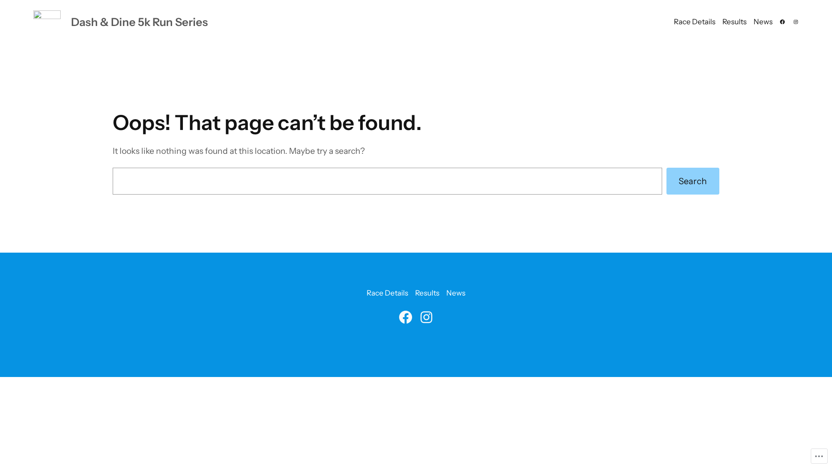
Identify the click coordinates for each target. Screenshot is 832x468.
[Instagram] (796, 22)
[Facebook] (782, 22)
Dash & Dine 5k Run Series (139, 22)
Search (693, 181)
